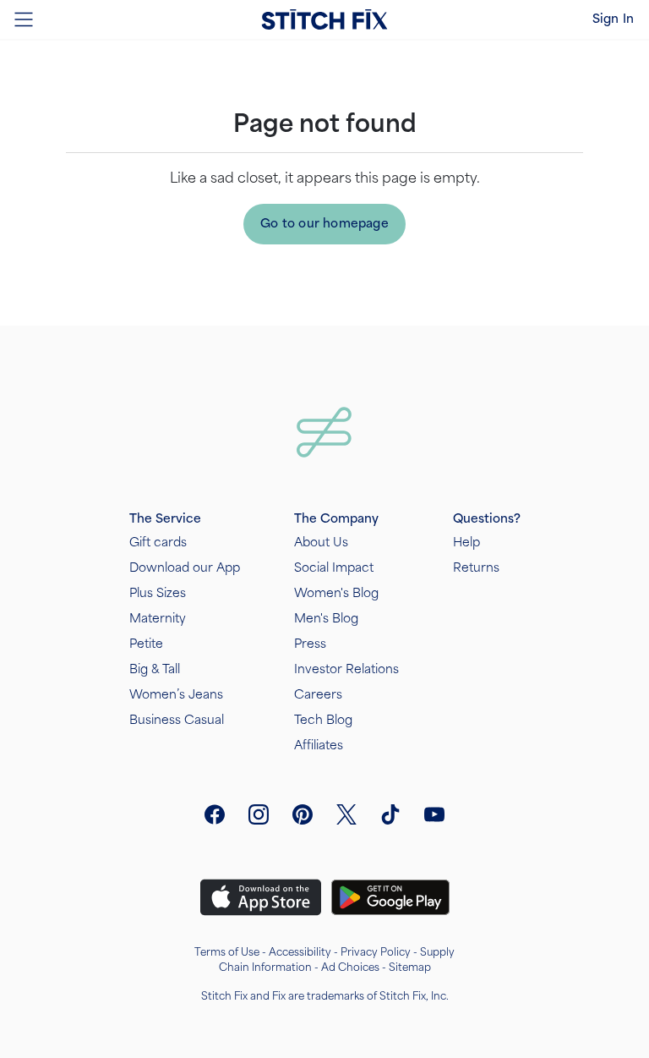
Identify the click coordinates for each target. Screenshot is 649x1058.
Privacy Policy (376, 952)
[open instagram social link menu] (258, 814)
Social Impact (334, 568)
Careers (318, 695)
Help (466, 542)
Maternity (157, 618)
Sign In (613, 19)
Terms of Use (226, 952)
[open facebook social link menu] (214, 814)
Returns (476, 568)
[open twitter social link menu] (346, 814)
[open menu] (23, 19)
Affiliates (318, 745)
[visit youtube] (434, 814)
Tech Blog (323, 720)
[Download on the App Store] (260, 897)
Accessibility (300, 952)
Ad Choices (350, 967)
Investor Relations (346, 669)
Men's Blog (326, 618)
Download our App (184, 568)
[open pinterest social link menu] (302, 814)
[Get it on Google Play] (390, 897)
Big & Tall (154, 669)
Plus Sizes (157, 593)
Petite (146, 644)
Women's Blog (336, 593)
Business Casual (176, 720)
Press (310, 644)
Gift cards (158, 542)
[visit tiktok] (390, 814)
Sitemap (410, 967)
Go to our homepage (324, 224)
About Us (321, 542)
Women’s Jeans (176, 695)
